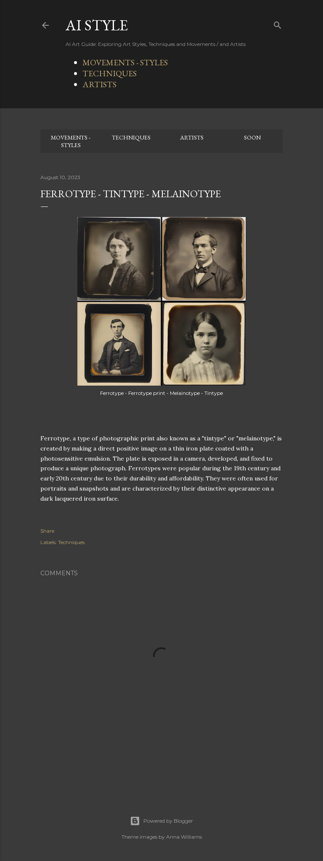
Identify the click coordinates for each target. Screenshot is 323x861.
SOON (252, 137)
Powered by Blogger (168, 821)
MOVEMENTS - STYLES (125, 62)
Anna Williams (184, 837)
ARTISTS (99, 84)
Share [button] (47, 531)
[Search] (278, 23)
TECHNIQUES (109, 73)
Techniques (71, 542)
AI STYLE (97, 25)
